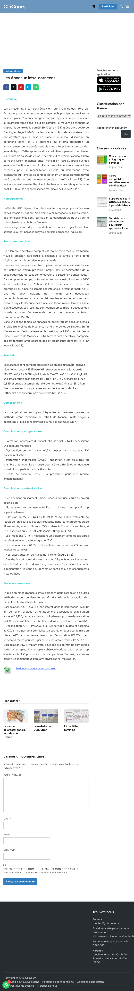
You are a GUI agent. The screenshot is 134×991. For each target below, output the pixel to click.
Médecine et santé (13, 71)
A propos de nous (47, 985)
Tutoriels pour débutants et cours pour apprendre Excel (118, 223)
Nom (7, 819)
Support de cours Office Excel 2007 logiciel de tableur (120, 202)
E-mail (8, 834)
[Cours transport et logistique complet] (102, 156)
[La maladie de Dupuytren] (46, 715)
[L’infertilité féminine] (76, 715)
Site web (9, 849)
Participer (108, 6)
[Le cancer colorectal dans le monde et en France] (15, 715)
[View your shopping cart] (94, 7)
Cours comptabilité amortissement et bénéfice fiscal (119, 180)
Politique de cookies (22, 985)
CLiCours (14, 6)
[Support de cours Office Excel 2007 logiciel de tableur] (102, 198)
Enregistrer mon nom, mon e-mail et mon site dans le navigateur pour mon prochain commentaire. (41, 871)
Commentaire (13, 775)
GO (126, 133)
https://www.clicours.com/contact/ (113, 936)
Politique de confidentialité (58, 981)
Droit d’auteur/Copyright (24, 981)
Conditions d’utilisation (90, 981)
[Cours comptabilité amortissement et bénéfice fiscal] (102, 175)
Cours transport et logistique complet (118, 159)
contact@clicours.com (107, 923)
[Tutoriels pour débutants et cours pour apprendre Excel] (102, 218)
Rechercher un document (112, 127)
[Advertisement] (67, 37)
